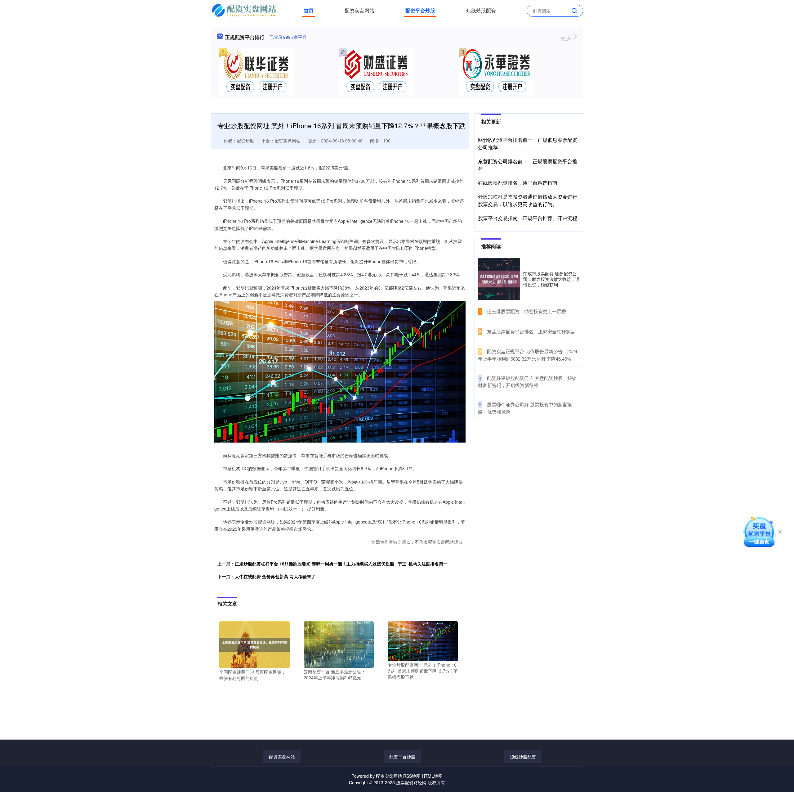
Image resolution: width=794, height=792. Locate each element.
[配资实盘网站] (245, 10)
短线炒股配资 (481, 10)
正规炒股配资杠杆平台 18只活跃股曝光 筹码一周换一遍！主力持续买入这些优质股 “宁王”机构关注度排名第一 (341, 563)
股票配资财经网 (411, 782)
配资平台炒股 (420, 10)
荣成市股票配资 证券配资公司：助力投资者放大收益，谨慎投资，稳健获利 (551, 279)
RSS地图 (412, 776)
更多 (566, 38)
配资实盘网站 (359, 10)
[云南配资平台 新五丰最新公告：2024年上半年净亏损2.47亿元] (339, 644)
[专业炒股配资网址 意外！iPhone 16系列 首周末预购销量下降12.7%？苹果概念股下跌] (423, 640)
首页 (309, 10)
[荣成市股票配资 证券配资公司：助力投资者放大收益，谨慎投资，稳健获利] (499, 279)
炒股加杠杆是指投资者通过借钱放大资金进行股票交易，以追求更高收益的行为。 (527, 200)
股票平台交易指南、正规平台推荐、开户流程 (527, 218)
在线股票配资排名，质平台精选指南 (517, 182)
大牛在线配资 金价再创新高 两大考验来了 (275, 576)
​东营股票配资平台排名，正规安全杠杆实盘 (531, 331)
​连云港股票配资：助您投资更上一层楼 (526, 311)
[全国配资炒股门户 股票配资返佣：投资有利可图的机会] (254, 644)
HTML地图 (432, 776)
